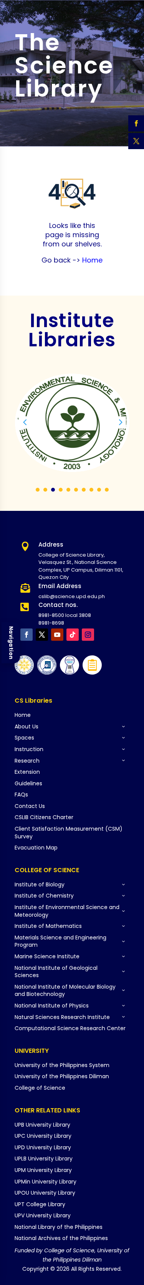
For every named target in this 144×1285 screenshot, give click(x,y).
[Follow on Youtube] (57, 634)
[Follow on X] (42, 634)
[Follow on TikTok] (72, 634)
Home (91, 260)
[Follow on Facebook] (26, 634)
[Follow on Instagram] (88, 634)
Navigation (11, 642)
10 (107, 490)
